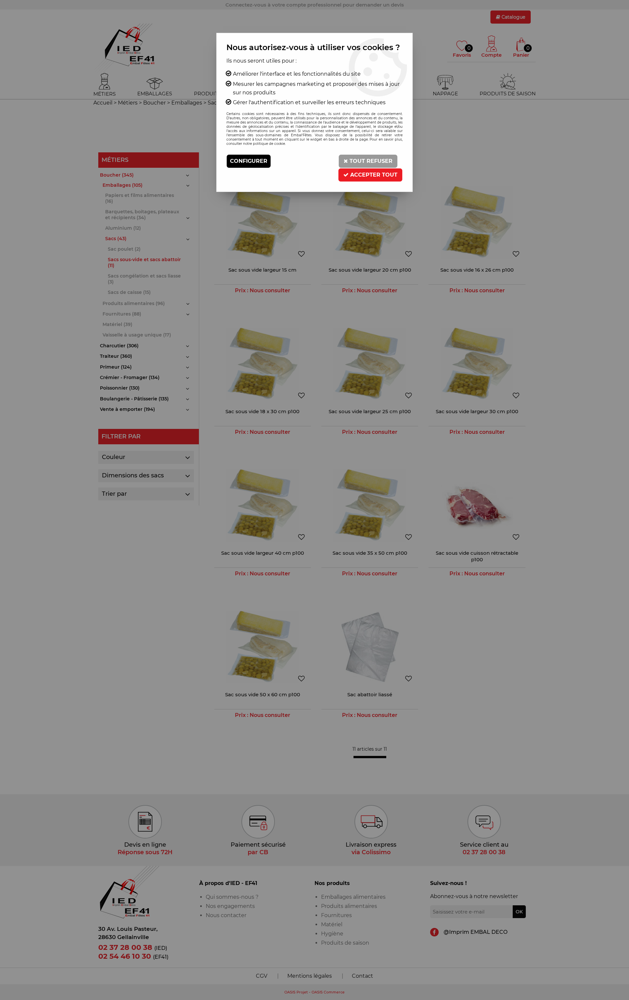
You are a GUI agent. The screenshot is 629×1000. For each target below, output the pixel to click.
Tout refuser (370, 161)
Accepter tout (373, 175)
